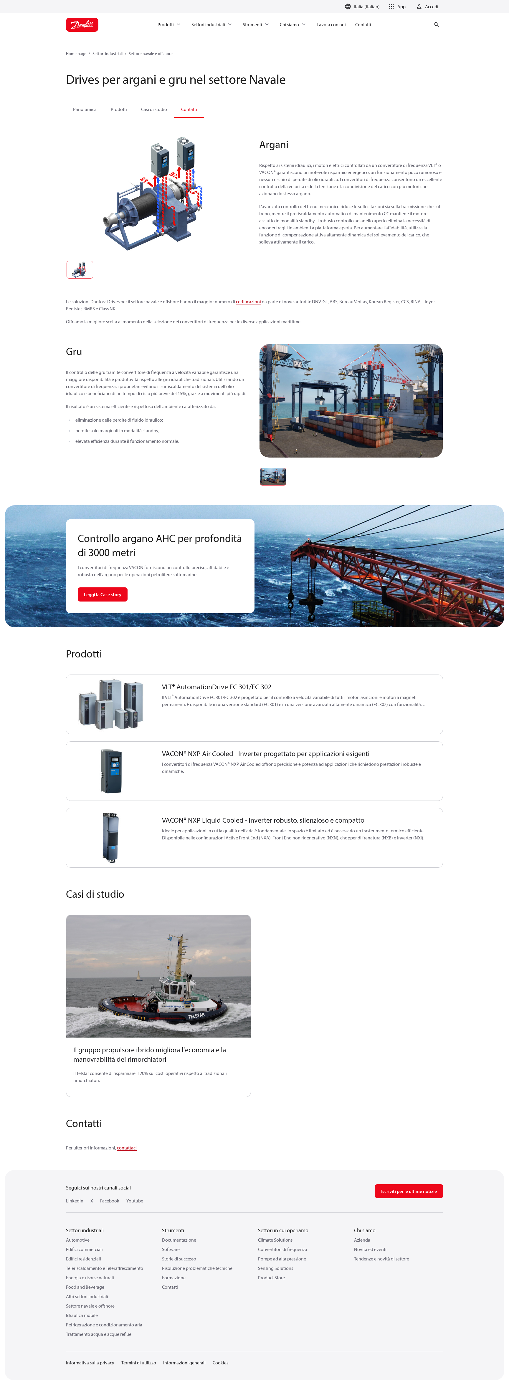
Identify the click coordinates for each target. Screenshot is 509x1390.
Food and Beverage (85, 1287)
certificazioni (248, 301)
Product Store (271, 1277)
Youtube (134, 1201)
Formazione (174, 1277)
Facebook (109, 1201)
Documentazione (179, 1240)
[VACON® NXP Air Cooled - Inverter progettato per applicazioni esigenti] (110, 771)
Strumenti (173, 1230)
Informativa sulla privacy (90, 1363)
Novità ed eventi (370, 1249)
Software (171, 1249)
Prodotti (119, 109)
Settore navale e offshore (151, 53)
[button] (396, 6)
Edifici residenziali (83, 1259)
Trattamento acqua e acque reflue (98, 1334)
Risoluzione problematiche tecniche (197, 1268)
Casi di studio (154, 109)
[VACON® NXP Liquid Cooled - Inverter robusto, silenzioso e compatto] (110, 837)
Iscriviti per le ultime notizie (409, 1191)
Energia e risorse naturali (90, 1277)
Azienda (362, 1240)
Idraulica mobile (82, 1315)
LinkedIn (74, 1201)
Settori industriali (107, 53)
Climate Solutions (275, 1240)
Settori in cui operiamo (283, 1230)
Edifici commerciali (84, 1249)
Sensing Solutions (275, 1268)
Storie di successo (179, 1259)
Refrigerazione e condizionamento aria (104, 1325)
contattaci (127, 1148)
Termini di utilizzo (138, 1363)
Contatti (189, 109)
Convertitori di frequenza (282, 1249)
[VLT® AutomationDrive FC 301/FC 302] (110, 704)
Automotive (78, 1240)
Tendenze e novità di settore (381, 1259)
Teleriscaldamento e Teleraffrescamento (104, 1268)
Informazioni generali (184, 1363)
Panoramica (85, 109)
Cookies (220, 1363)
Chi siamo (365, 1230)
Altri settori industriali (87, 1296)
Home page (76, 53)
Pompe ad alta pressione (282, 1259)
